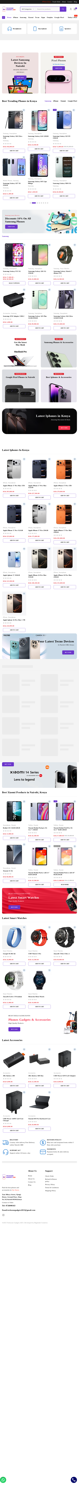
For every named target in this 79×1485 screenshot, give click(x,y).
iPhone (5, 483)
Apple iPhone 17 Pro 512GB (13, 530)
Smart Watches (64, 268)
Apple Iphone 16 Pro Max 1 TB (14, 620)
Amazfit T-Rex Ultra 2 (62, 954)
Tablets (30, 825)
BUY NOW (68, 652)
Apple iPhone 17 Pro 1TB (63, 485)
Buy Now (64, 428)
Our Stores (15, 1190)
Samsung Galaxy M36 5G (62, 183)
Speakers (68, 29)
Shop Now (58, 68)
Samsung (6, 133)
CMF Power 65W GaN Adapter (65, 1076)
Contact (69, 2)
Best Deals (47, 2)
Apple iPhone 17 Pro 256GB (38, 530)
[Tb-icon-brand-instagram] (3, 1215)
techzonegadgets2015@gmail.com (21, 1210)
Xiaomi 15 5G (8, 871)
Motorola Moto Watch (36, 996)
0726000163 (10, 1206)
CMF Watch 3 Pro (34, 954)
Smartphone (42, 29)
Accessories (6, 313)
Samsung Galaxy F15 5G (12, 271)
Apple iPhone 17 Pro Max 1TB (14, 485)
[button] (30, 203)
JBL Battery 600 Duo (35, 1076)
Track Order (56, 2)
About (64, 2)
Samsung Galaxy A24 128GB (38, 136)
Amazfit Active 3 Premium (12, 996)
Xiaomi (13, 825)
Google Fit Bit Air (9, 954)
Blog (75, 2)
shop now (20, 77)
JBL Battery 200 (9, 1076)
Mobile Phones (7, 180)
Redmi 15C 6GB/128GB (11, 828)
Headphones (17, 29)
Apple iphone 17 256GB (11, 575)
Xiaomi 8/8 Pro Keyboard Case (39, 1119)
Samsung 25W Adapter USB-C (13, 316)
